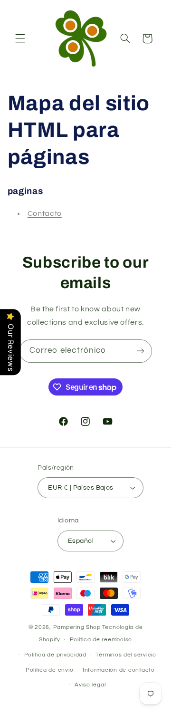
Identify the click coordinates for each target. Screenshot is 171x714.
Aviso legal (90, 684)
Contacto (45, 213)
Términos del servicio (125, 654)
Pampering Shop (77, 627)
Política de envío (50, 670)
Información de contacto (119, 670)
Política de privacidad (55, 654)
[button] (20, 38)
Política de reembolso (101, 639)
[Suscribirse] (141, 351)
